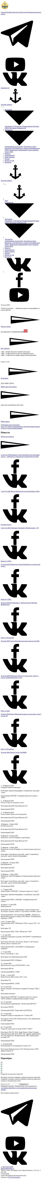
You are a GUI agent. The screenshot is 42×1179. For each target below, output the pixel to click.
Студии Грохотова (14, 1177)
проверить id (5, 88)
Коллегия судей (10, 148)
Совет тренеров (33, 150)
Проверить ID (21, 128)
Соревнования (9, 146)
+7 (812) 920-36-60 (7, 1167)
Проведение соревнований (19, 150)
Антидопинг (19, 146)
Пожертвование (27, 126)
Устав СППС (9, 152)
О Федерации (17, 126)
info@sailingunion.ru (7, 1168)
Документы (8, 126)
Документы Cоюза (30, 146)
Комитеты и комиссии (22, 148)
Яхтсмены (13, 128)
